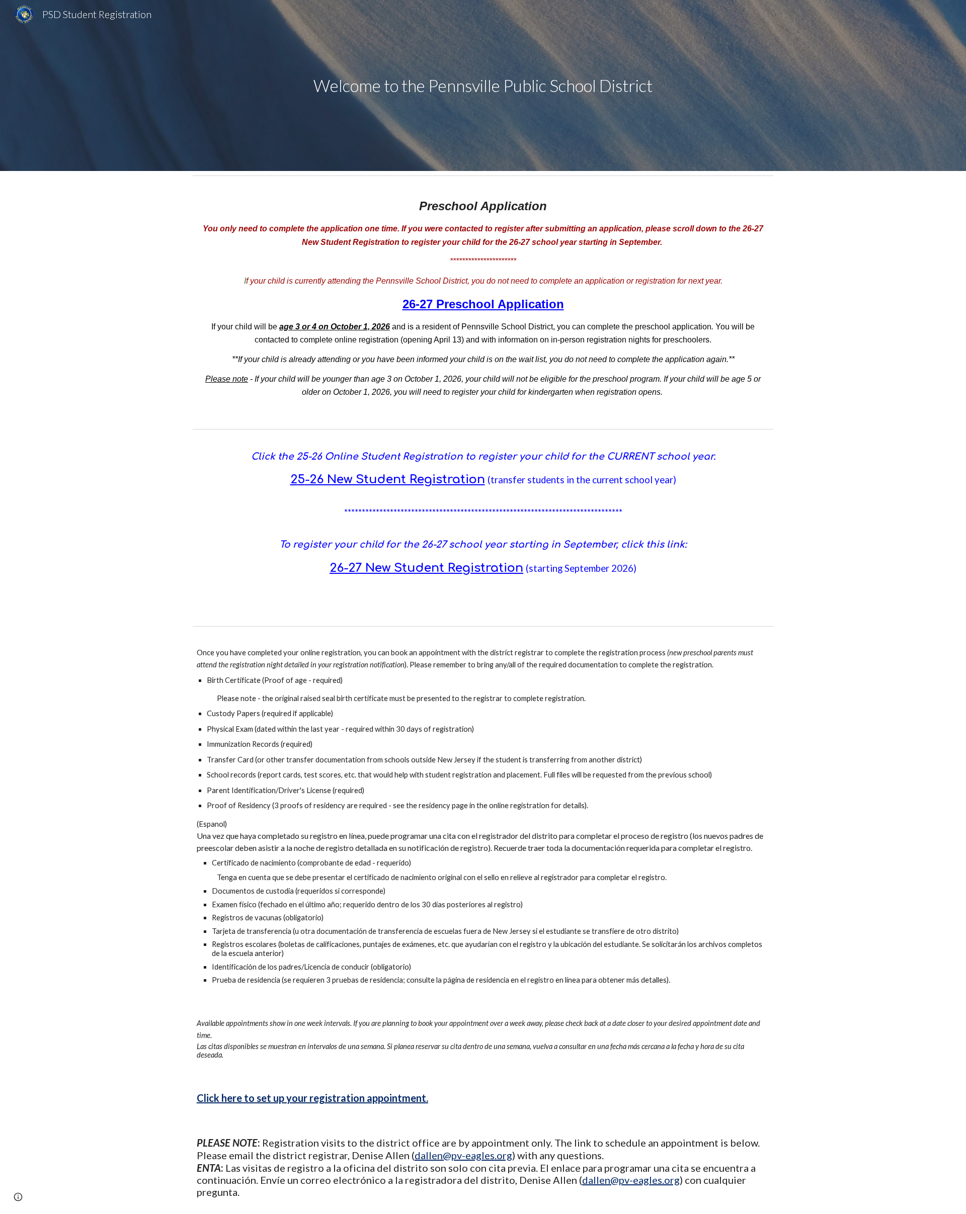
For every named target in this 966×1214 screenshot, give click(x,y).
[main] (483, 85)
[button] (18, 1197)
